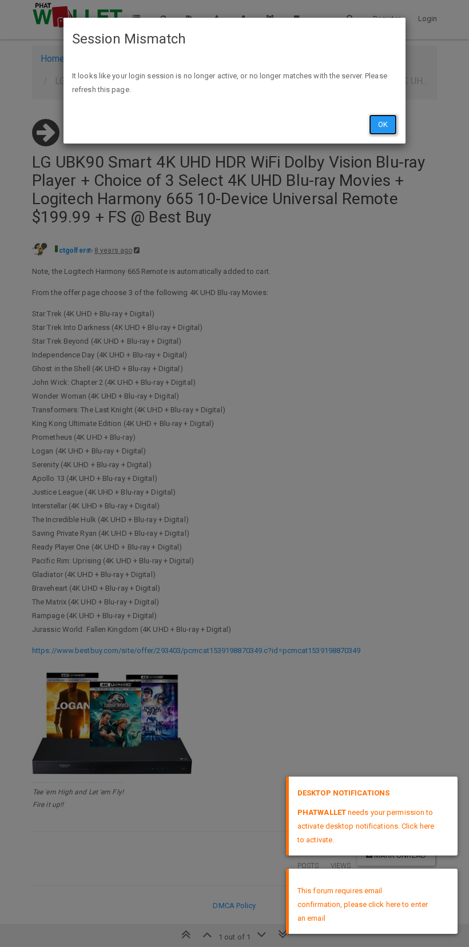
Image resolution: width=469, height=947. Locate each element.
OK (383, 124)
